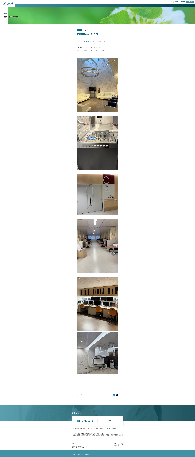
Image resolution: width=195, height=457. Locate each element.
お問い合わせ (191, 1)
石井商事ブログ (164, 1)
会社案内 (87, 428)
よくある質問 (170, 1)
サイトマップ (106, 452)
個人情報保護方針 (99, 452)
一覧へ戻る (82, 394)
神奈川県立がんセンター (90, 41)
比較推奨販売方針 (88, 452)
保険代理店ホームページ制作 (83, 454)
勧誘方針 (94, 452)
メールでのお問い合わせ (109, 421)
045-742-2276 (181, 2)
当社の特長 (77, 428)
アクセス (91, 428)
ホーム (73, 428)
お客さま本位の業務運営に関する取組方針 (78, 452)
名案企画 (89, 454)
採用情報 (96, 428)
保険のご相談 (82, 428)
